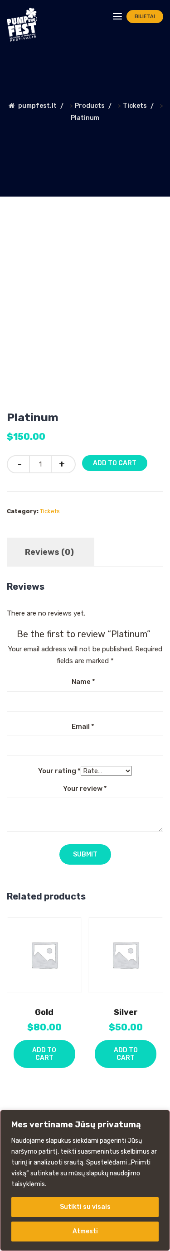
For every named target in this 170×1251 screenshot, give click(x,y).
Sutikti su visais (85, 1207)
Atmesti (85, 1231)
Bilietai (145, 16)
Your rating (59, 771)
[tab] (49, 552)
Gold (44, 1012)
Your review (85, 788)
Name (83, 682)
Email (83, 726)
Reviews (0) (49, 552)
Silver (126, 1012)
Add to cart (114, 463)
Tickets (50, 511)
